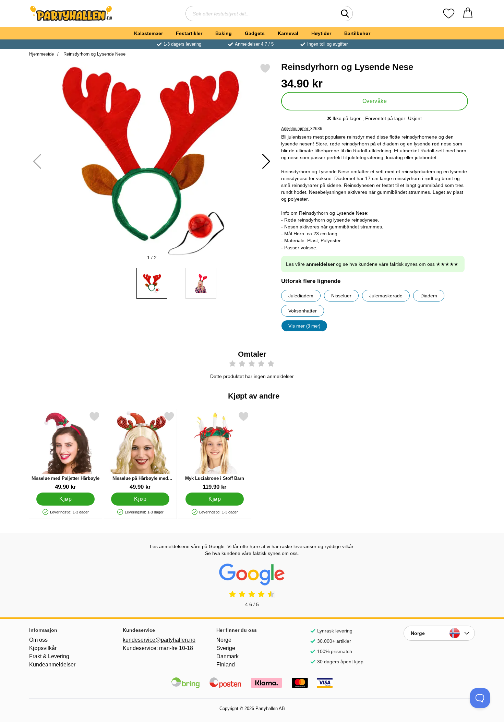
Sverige (225, 648)
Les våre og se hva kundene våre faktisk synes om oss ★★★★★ (372, 264)
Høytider (321, 33)
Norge (223, 640)
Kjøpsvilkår (43, 648)
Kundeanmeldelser (52, 664)
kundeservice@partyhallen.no (158, 640)
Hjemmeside (41, 54)
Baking (223, 33)
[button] (266, 161)
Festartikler (189, 33)
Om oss (38, 640)
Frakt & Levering (49, 656)
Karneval (288, 33)
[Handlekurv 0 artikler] (468, 13)
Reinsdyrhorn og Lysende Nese (93, 54)
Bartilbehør (357, 33)
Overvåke (374, 101)
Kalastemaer (148, 33)
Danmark (227, 656)
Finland (225, 664)
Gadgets (255, 33)
